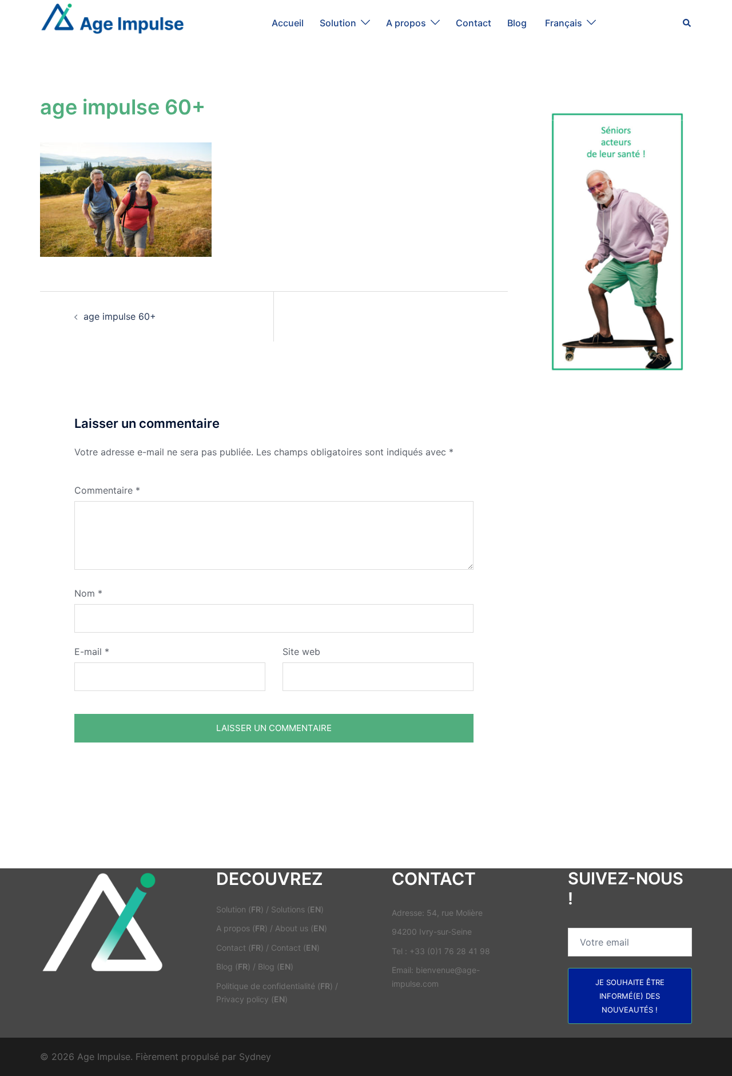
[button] (687, 23)
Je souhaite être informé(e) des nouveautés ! (630, 996)
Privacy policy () (252, 999)
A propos (406, 23)
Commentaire (107, 490)
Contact (473, 23)
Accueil (288, 23)
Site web (301, 651)
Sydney (255, 1056)
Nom (88, 593)
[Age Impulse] (112, 21)
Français (563, 23)
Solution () (240, 909)
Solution (338, 23)
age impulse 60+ (119, 316)
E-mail (91, 651)
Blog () (233, 966)
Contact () (240, 947)
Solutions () (297, 909)
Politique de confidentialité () (274, 986)
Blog (518, 23)
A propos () (242, 928)
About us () (301, 928)
